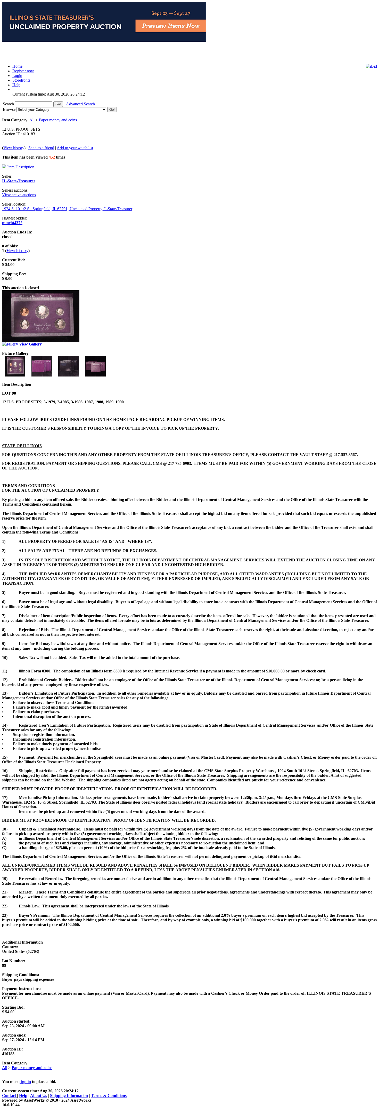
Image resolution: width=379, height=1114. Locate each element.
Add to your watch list (75, 148)
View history (13, 148)
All (32, 120)
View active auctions (19, 195)
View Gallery (30, 344)
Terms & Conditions (109, 1095)
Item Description (20, 167)
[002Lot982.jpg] (42, 375)
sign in (25, 1081)
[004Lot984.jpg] (95, 375)
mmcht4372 (12, 223)
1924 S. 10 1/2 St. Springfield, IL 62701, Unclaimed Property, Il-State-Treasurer (67, 209)
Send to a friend (41, 148)
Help (23, 1095)
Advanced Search (80, 104)
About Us (38, 1095)
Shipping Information (69, 1095)
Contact (9, 1095)
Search (9, 104)
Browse (10, 109)
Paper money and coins (58, 120)
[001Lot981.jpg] (15, 375)
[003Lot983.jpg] (69, 375)
